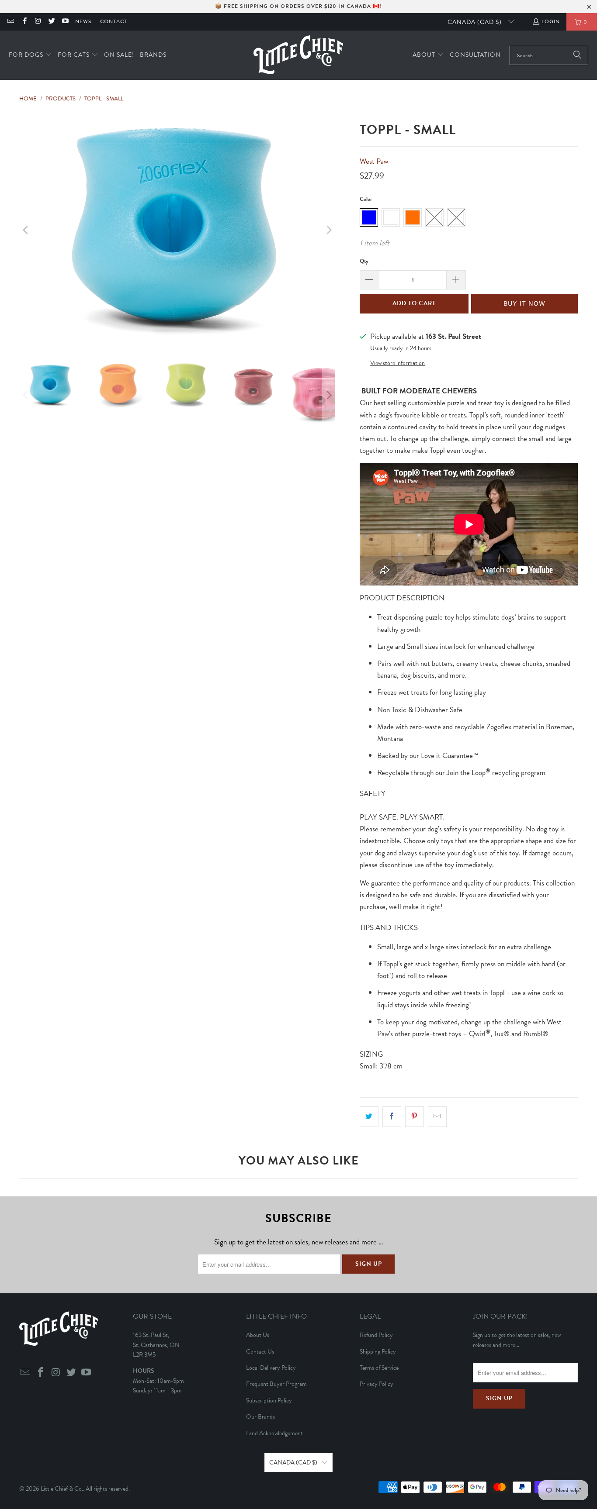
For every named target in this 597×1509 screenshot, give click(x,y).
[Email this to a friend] (437, 1116)
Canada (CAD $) (475, 22)
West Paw (374, 161)
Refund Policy (376, 1335)
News (83, 21)
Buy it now (524, 303)
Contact (113, 21)
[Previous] (26, 230)
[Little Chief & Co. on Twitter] (51, 22)
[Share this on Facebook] (391, 1116)
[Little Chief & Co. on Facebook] (24, 22)
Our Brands (260, 1416)
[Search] (577, 55)
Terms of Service (379, 1367)
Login (550, 21)
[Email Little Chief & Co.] (10, 22)
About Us (257, 1335)
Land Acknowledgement (274, 1433)
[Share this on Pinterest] (414, 1116)
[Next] (329, 230)
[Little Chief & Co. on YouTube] (65, 22)
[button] (30, 55)
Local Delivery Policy (271, 1367)
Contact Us (260, 1351)
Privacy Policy (376, 1383)
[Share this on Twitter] (369, 1116)
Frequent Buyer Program (276, 1383)
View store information (397, 363)
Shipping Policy (378, 1351)
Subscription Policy (269, 1400)
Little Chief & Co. (62, 1488)
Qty (364, 261)
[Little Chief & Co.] (298, 55)
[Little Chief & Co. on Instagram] (38, 22)
